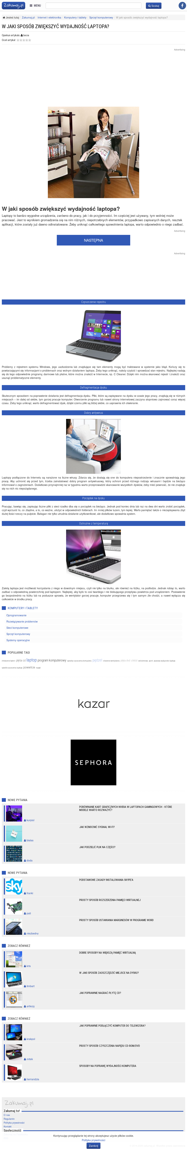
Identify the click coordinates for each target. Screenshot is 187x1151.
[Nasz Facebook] (182, 5)
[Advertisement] (93, 81)
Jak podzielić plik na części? (97, 847)
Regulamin (9, 1118)
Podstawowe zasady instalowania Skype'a (106, 880)
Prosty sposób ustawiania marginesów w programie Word (116, 920)
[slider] (23, 40)
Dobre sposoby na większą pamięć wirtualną (107, 952)
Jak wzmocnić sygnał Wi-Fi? (97, 827)
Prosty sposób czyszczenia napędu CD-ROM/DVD (109, 1045)
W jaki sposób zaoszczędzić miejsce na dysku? (109, 972)
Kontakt (8, 1126)
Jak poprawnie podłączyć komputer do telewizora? (112, 1025)
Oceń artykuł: (9, 40)
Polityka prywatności (14, 1122)
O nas (7, 1115)
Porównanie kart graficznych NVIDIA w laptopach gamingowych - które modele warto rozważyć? (125, 808)
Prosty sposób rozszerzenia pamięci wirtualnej (110, 900)
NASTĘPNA (93, 240)
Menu (36, 5)
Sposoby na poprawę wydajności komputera (107, 1066)
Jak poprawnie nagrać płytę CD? (100, 993)
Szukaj (155, 6)
